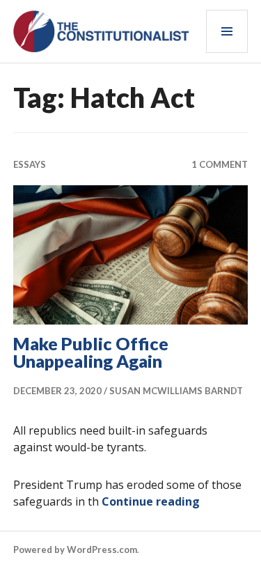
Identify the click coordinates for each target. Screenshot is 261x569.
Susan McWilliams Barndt (176, 390)
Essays (29, 164)
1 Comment (219, 164)
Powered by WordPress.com (75, 549)
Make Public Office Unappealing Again (90, 352)
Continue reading (151, 501)
